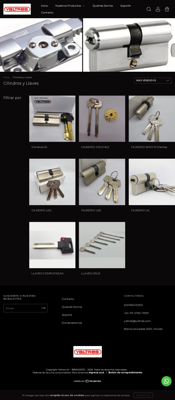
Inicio (44, 5)
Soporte (125, 5)
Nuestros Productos (68, 5)
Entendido (143, 395)
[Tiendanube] (87, 381)
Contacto (47, 12)
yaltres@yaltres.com (137, 321)
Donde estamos (72, 322)
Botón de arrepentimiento (125, 372)
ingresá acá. (97, 372)
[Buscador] (149, 9)
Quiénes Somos (103, 5)
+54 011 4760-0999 (136, 313)
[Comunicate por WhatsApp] (166, 381)
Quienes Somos (72, 306)
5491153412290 (133, 305)
